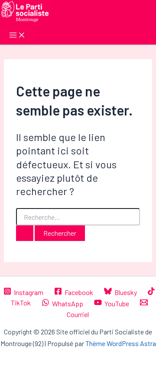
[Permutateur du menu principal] (17, 35)
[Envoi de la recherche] (24, 233)
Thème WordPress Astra (120, 343)
